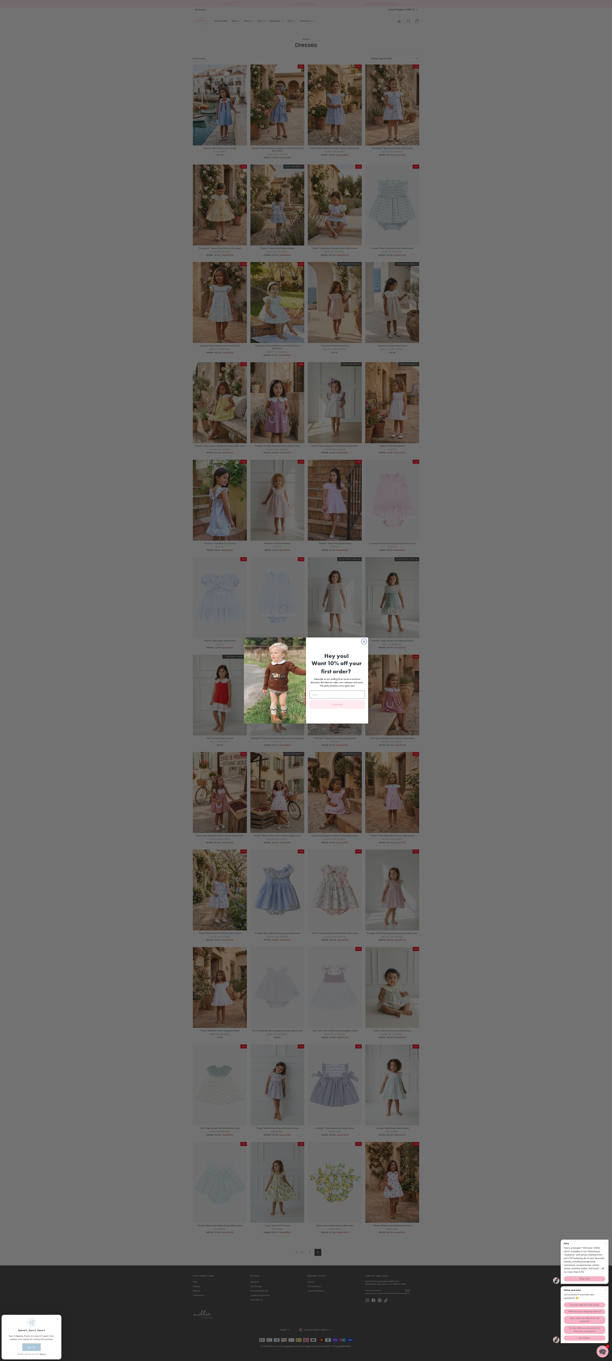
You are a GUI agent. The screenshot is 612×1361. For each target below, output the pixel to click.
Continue (337, 704)
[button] (602, 1351)
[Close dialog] (364, 641)
